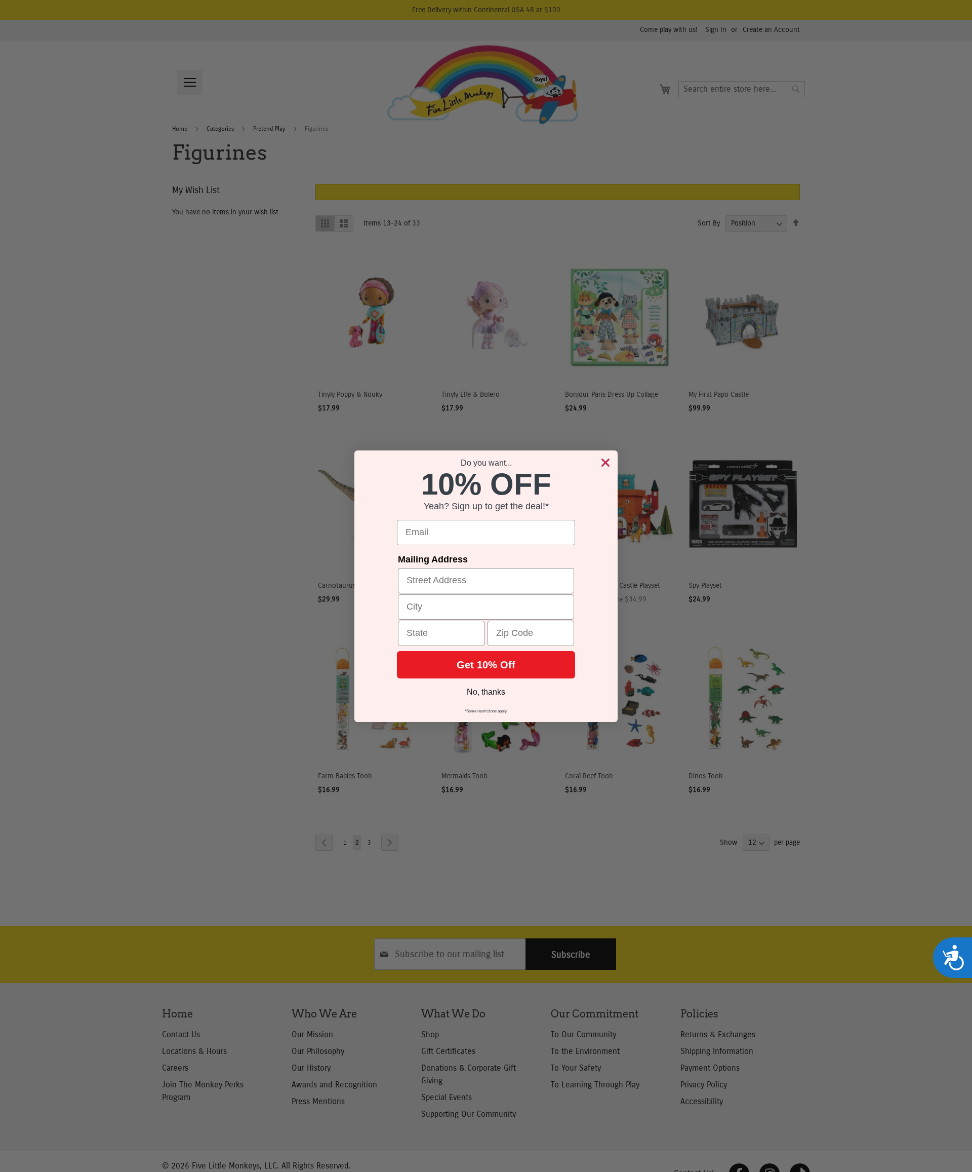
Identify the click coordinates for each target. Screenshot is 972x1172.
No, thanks (486, 692)
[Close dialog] (605, 463)
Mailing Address (433, 559)
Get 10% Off (486, 664)
